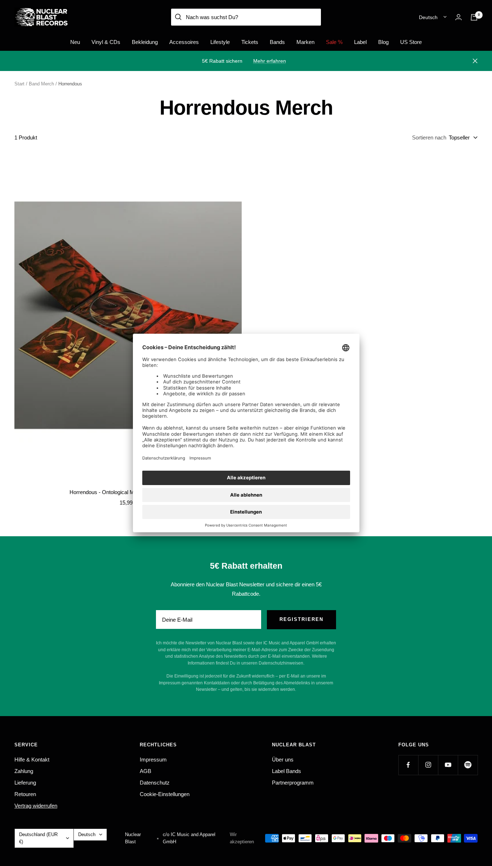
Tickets (249, 42)
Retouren (25, 794)
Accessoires (184, 42)
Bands (277, 42)
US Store (411, 42)
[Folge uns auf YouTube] (448, 765)
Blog (383, 42)
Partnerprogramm (293, 783)
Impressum (153, 759)
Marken (305, 42)
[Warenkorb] (474, 17)
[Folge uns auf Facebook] (408, 765)
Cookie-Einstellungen (164, 794)
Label (360, 42)
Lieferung (25, 783)
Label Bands (286, 771)
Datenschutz (155, 783)
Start (19, 83)
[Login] (458, 17)
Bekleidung (145, 42)
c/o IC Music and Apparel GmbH (189, 838)
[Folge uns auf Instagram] (428, 765)
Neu (75, 42)
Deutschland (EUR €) (38, 838)
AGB (145, 771)
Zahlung (23, 771)
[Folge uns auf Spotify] (468, 765)
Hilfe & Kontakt (31, 759)
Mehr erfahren (269, 61)
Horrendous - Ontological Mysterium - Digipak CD (128, 492)
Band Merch (41, 83)
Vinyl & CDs (105, 42)
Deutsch (428, 17)
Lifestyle (220, 42)
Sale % (334, 42)
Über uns (283, 759)
